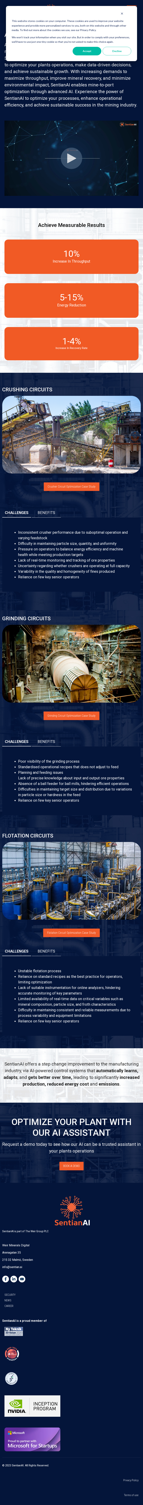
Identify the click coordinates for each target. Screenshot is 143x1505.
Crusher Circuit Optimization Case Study (72, 486)
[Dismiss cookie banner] (122, 14)
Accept (87, 51)
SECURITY (9, 1295)
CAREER (8, 1306)
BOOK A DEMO (71, 1166)
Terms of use (131, 1495)
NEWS (7, 1300)
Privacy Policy (131, 1480)
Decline (117, 51)
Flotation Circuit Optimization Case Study (71, 933)
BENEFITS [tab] (46, 512)
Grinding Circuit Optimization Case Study (71, 715)
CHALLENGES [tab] (16, 512)
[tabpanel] (71, 555)
